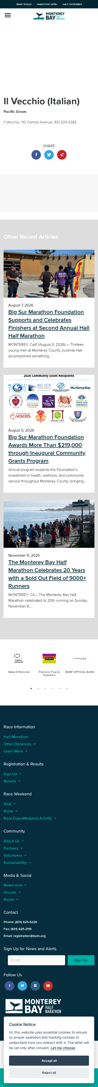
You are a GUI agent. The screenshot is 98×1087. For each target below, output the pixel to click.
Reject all (49, 1073)
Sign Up (81, 960)
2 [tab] (38, 688)
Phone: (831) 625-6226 (20, 922)
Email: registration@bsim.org (25, 936)
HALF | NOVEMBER (72, 4)
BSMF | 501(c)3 (24, 4)
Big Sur (49, 16)
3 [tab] (45, 688)
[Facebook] (9, 986)
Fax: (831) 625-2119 (17, 929)
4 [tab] (52, 688)
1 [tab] (31, 688)
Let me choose (63, 1048)
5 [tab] (59, 688)
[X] (22, 986)
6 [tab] (66, 688)
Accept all (49, 1061)
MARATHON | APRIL (47, 4)
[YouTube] (48, 986)
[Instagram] (35, 986)
